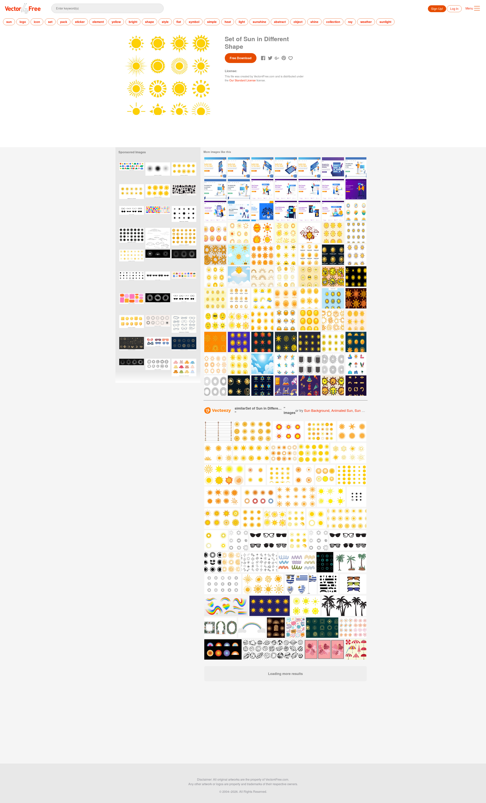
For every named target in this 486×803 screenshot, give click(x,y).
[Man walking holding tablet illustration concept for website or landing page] (286, 189)
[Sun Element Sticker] (215, 233)
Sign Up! (437, 8)
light (242, 22)
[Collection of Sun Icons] (356, 342)
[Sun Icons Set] (286, 320)
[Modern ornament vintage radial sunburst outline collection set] (184, 347)
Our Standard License (242, 80)
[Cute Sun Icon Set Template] (309, 320)
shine (314, 22)
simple (212, 22)
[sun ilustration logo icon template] (216, 540)
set (50, 22)
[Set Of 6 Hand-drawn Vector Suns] (356, 298)
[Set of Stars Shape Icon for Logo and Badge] (286, 364)
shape (149, 22)
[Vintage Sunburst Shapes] (333, 364)
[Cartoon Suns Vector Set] (333, 385)
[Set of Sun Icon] (356, 276)
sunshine (259, 22)
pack (63, 22)
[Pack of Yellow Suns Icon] (356, 320)
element (98, 22)
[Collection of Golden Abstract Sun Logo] (239, 385)
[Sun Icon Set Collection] (262, 342)
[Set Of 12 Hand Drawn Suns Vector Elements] (333, 320)
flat (178, 22)
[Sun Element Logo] (356, 211)
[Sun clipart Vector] (309, 233)
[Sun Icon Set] (356, 233)
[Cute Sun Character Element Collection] (286, 255)
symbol (194, 22)
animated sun (342, 410)
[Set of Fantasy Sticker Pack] (286, 385)
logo (23, 22)
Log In (454, 8)
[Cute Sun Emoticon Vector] (239, 255)
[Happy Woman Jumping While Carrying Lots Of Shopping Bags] (215, 211)
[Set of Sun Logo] (309, 255)
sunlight (385, 22)
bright (133, 22)
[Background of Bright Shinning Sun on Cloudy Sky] (262, 364)
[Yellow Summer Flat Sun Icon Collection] (309, 342)
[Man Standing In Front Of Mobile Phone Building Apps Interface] (239, 167)
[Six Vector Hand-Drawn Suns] (215, 255)
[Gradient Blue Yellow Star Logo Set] (262, 385)
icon (37, 22)
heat (228, 22)
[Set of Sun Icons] (239, 364)
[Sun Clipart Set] (215, 320)
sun (9, 22)
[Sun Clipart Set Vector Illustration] (239, 276)
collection (333, 22)
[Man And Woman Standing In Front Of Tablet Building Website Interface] (286, 167)
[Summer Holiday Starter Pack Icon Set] (356, 364)
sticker (80, 22)
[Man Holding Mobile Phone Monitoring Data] (239, 211)
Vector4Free (23, 8)
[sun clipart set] (239, 233)
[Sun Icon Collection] (215, 276)
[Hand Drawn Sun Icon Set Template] (215, 385)
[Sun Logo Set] (286, 298)
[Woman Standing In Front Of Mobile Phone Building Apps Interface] (215, 167)
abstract (280, 22)
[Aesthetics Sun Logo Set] (286, 342)
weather (366, 22)
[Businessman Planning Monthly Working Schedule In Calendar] (333, 167)
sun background (316, 410)
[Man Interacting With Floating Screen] (262, 211)
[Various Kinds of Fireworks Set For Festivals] (309, 385)
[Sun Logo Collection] (286, 276)
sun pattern (363, 410)
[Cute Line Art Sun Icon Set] (215, 364)
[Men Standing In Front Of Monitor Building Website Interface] (262, 167)
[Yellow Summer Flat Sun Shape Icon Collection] (333, 342)
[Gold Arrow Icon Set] (356, 385)
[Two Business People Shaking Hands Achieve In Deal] (356, 189)
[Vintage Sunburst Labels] (309, 364)
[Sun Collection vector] (262, 255)
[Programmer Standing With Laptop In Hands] (356, 167)
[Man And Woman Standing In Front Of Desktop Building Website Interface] (309, 167)
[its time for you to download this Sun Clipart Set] (275, 518)
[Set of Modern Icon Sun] (333, 233)
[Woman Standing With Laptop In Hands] (239, 189)
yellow (116, 22)
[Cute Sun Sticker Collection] (309, 276)
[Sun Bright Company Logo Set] (239, 298)
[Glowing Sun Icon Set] (309, 298)
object (297, 22)
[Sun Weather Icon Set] (239, 342)
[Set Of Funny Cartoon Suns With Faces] (333, 276)
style (165, 22)
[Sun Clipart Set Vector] (215, 342)
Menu (469, 8)
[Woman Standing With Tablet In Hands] (215, 189)
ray (350, 22)
